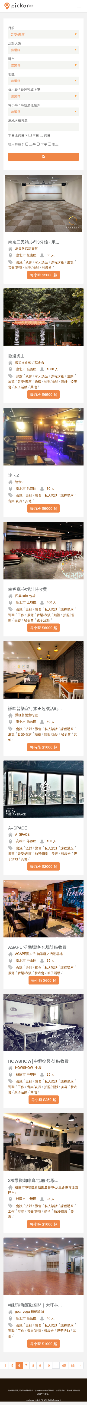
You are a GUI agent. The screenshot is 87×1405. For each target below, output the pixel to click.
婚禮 (38, 381)
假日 (46, 135)
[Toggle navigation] (79, 6)
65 (64, 1365)
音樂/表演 (15, 267)
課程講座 (57, 262)
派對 (19, 376)
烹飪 (64, 381)
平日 (35, 135)
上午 (32, 144)
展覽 (70, 262)
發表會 (47, 267)
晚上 (54, 144)
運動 (70, 376)
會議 (19, 262)
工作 (21, 614)
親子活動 (20, 387)
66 (73, 1365)
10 (48, 1365)
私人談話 (41, 262)
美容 (17, 620)
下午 (43, 144)
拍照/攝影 (32, 267)
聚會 (29, 262)
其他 (33, 387)
